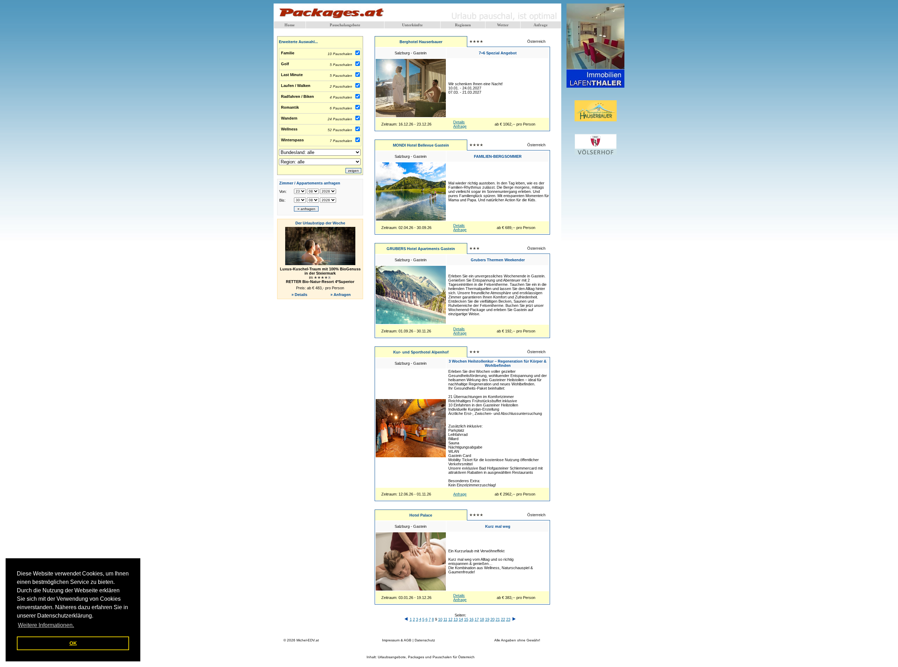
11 (445, 619)
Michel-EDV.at (307, 640)
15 (466, 619)
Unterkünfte (412, 25)
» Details (299, 294)
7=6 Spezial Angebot (498, 53)
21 (498, 619)
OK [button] (73, 643)
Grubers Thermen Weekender (498, 260)
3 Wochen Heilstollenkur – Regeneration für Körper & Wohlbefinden (498, 363)
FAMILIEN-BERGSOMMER (498, 156)
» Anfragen (341, 294)
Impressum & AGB (396, 640)
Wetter (503, 25)
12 (450, 619)
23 (508, 619)
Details (459, 122)
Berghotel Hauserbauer (421, 42)
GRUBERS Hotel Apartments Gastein (421, 249)
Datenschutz (425, 640)
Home (289, 25)
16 (471, 619)
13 (456, 619)
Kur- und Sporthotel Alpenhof (421, 352)
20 (492, 619)
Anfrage (541, 25)
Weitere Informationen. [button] (46, 625)
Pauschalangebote (345, 25)
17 (477, 619)
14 (461, 619)
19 (487, 619)
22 (503, 619)
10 (440, 619)
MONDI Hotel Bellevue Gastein (421, 145)
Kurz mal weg (497, 526)
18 (482, 619)
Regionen (463, 25)
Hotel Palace (420, 515)
